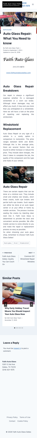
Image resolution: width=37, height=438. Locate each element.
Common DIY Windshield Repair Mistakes (27, 257)
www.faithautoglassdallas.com (18, 73)
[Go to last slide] (5, 304)
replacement (24, 243)
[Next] (31, 304)
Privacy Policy (12, 417)
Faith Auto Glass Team (12, 48)
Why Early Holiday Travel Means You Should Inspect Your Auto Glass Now (17, 311)
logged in (17, 348)
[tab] (14, 327)
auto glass (7, 243)
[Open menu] (33, 4)
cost (16, 243)
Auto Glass (7, 29)
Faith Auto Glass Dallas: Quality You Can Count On (8, 258)
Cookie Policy (22, 421)
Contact (12, 421)
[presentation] (18, 293)
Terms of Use (25, 417)
